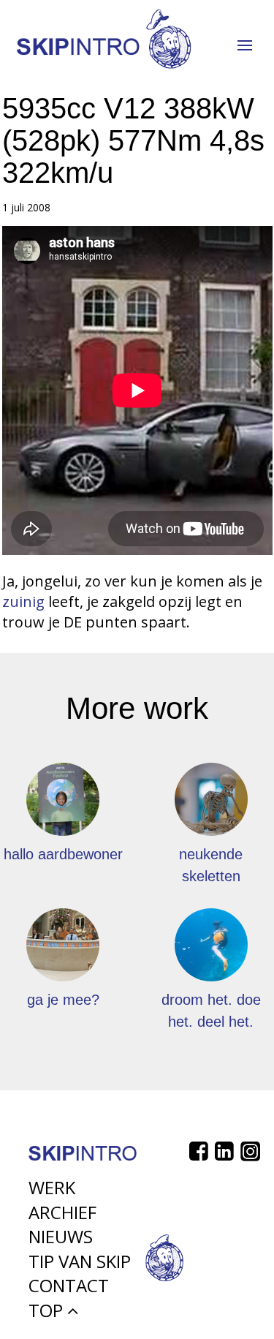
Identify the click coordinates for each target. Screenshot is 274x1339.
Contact (68, 1285)
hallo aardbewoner (63, 854)
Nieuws (60, 1236)
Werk (51, 1187)
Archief (62, 1212)
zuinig (23, 601)
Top (47, 1310)
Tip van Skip (79, 1261)
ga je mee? (63, 1000)
